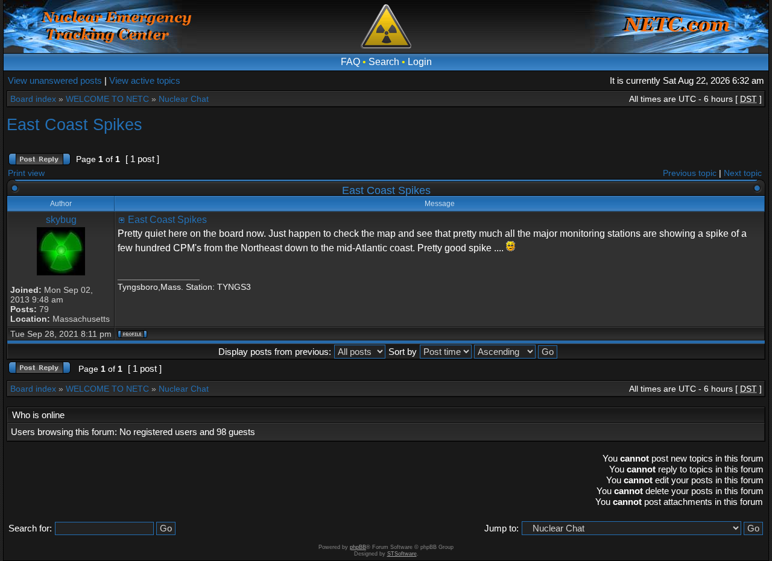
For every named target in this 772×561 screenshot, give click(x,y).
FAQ (350, 62)
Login (420, 62)
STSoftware (402, 554)
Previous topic (690, 173)
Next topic (743, 173)
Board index (33, 99)
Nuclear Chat (184, 99)
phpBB (358, 547)
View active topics (144, 80)
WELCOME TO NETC (107, 99)
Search (384, 62)
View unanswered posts (55, 80)
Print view (26, 173)
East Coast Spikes (74, 124)
